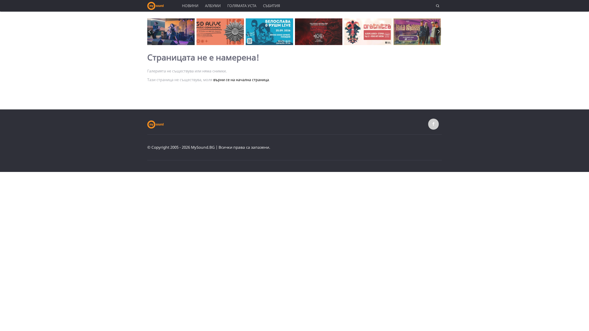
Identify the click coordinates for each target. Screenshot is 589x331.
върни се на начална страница (241, 79)
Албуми (213, 5)
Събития (271, 5)
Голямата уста (241, 5)
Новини (190, 5)
